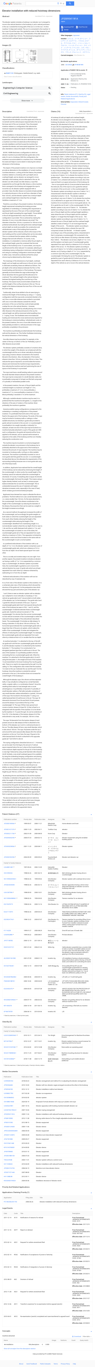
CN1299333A (8, 873)
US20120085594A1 (10, 1035)
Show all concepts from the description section (20, 1348)
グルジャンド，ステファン (81, 52)
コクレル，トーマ (73, 38)
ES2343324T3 (8, 989)
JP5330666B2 (8, 1085)
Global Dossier (83, 102)
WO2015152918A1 (10, 1047)
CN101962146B (9, 1143)
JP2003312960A (9, 1126)
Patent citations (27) (71, 94)
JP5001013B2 (8, 1122)
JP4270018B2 (8, 1139)
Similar (66, 30)
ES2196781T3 (8, 904)
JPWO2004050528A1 (11, 1131)
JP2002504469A (9, 885)
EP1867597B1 (8, 1011)
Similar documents (72, 96)
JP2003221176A (9, 833)
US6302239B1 (8, 1106)
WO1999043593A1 (10, 879)
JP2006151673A (9, 1168)
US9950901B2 (8, 1081)
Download (77, 1336)
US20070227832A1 (10, 1110)
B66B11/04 (10, 73)
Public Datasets (45, 1364)
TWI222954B (8, 1160)
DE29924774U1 (9, 919)
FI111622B (7, 930)
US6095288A (8, 935)
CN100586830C (9, 1097)
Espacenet (74, 102)
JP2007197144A (9, 1172)
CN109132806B (9, 1059)
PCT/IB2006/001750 (10, 1202)
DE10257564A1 (9, 966)
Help (74, 1364)
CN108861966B (9, 1102)
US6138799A (8, 892)
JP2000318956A (9, 823)
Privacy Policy (65, 1364)
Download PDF (69, 27)
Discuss (63, 104)
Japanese (76, 35)
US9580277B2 (8, 1093)
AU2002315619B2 (10, 958)
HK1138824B (8, 1176)
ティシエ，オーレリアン (77, 50)
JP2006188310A (9, 1156)
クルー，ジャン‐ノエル (80, 43)
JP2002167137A (9, 829)
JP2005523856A (9, 846)
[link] (22, 73)
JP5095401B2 (8, 1089)
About (21, 1364)
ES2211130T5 (8, 912)
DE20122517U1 (9, 947)
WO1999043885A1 (10, 898)
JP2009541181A (9, 1114)
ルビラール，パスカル (76, 41)
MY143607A (8, 1006)
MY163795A (8, 1041)
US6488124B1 (9, 867)
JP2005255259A (9, 857)
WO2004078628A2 (10, 977)
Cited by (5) (82, 94)
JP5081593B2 (8, 1118)
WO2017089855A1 (10, 1053)
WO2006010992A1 (10, 1000)
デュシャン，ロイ (81, 45)
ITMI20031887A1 (9, 981)
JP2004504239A (9, 838)
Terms (56, 1364)
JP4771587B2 (8, 940)
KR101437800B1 (9, 1147)
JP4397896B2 (8, 1151)
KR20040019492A (10, 1181)
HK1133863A (8, 1164)
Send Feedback (31, 1364)
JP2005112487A (9, 1135)
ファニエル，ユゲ (78, 47)
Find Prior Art (82, 27)
